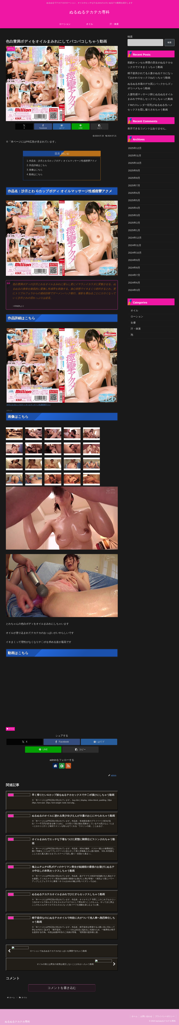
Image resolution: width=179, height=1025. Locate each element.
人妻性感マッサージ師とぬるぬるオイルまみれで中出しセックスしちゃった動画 (150, 96)
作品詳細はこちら (38, 165)
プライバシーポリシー (165, 1016)
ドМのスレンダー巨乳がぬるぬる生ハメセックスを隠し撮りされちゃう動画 (150, 107)
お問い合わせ (146, 1016)
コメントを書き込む (62, 988)
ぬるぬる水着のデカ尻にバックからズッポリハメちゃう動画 (150, 86)
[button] (99, 126)
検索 (130, 36)
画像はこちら (36, 169)
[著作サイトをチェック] (55, 766)
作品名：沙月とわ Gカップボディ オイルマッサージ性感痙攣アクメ (63, 160)
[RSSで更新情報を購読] (68, 766)
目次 (57, 153)
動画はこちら (36, 174)
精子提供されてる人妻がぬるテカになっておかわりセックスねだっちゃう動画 (150, 75)
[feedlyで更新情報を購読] (62, 766)
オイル (11, 729)
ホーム (134, 1016)
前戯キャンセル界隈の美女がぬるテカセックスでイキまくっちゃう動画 (150, 64)
